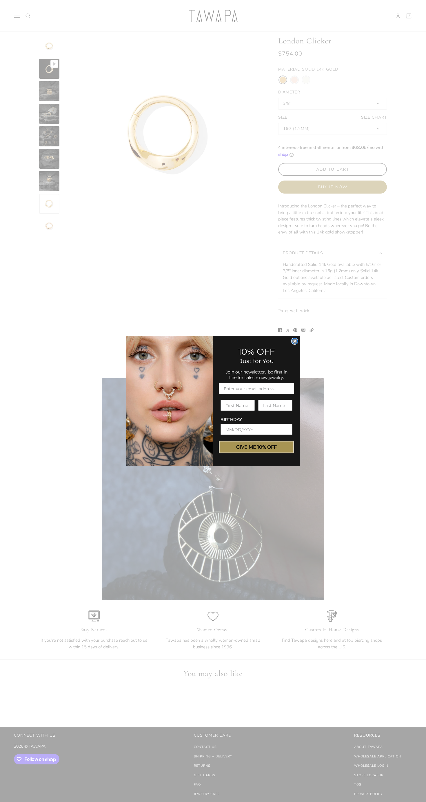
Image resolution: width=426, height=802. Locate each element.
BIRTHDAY (231, 419)
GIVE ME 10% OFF (256, 447)
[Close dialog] (295, 341)
